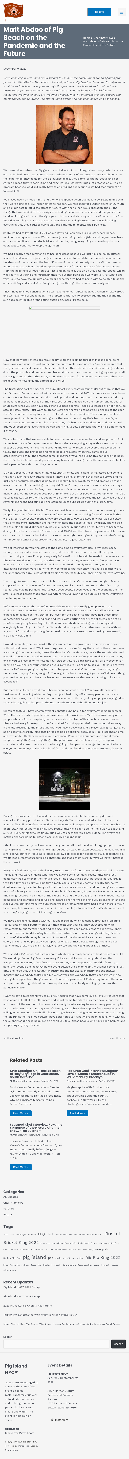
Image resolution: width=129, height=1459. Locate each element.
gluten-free (114, 1243)
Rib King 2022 (107, 1257)
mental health (60, 1250)
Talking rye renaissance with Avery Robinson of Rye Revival (40, 1314)
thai (39, 1265)
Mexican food (75, 1250)
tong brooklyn (69, 1265)
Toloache (57, 1265)
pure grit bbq (78, 1258)
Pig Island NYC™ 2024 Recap (21, 1296)
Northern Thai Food (12, 1258)
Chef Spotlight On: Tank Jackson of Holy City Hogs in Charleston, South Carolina (35, 1074)
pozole (58, 1258)
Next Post (117, 1038)
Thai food (47, 1265)
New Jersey (88, 1250)
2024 (5, 1235)
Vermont (105, 1265)
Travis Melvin (11, 1450)
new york (101, 1249)
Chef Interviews (31, 1081)
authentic (32, 1235)
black (50, 1234)
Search (7, 1336)
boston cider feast (64, 1235)
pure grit (66, 1258)
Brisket (112, 1233)
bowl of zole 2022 (95, 1235)
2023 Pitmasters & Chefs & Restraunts (27, 1305)
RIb (88, 1258)
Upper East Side (84, 1265)
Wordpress (23, 1446)
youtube (114, 1265)
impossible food (10, 1250)
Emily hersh (83, 1243)
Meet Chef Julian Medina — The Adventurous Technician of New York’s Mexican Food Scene (61, 1324)
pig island (34, 1257)
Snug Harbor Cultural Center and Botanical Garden (61, 1395)
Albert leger (20, 1235)
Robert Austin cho (11, 1265)
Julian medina (36, 1250)
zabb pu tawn (9, 1270)
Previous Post (14, 1038)
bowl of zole (79, 1235)
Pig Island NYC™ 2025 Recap (21, 1287)
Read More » (20, 1113)
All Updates (16, 1081)
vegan (96, 1265)
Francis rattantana (99, 1243)
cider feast (45, 1243)
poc (50, 1258)
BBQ (41, 1234)
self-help (26, 1265)
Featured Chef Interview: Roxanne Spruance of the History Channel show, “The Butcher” (36, 1127)
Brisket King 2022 (21, 1242)
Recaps (8, 1214)
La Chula (49, 1250)
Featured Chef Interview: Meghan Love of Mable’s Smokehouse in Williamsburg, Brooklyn (92, 1074)
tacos (33, 1265)
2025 (11, 1235)
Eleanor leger (70, 1243)
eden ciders (57, 1243)
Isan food (24, 1250)
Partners (8, 1208)
